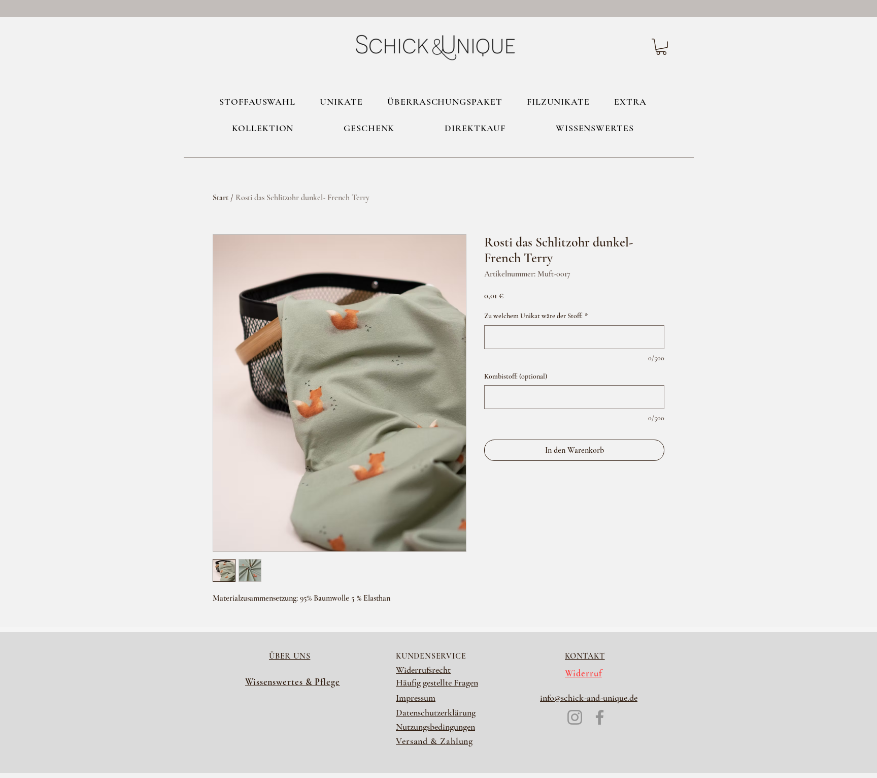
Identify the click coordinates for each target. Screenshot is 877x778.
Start (220, 198)
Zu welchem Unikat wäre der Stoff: (536, 316)
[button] (661, 47)
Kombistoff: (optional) (515, 376)
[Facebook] (600, 717)
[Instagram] (575, 717)
